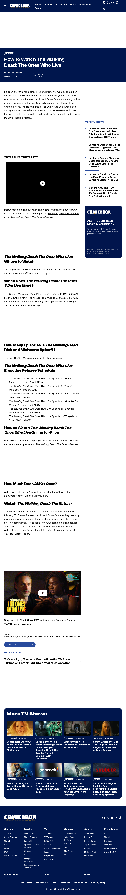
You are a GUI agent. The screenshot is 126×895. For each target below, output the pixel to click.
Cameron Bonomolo (15, 72)
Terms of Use (103, 251)
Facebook (61, 620)
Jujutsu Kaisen (90, 844)
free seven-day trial (58, 440)
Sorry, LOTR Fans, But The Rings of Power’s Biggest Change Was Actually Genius (105, 746)
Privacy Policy (104, 253)
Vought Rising (49, 856)
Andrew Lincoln (10, 637)
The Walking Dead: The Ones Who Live (65, 637)
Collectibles (85, 4)
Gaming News (70, 833)
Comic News (9, 833)
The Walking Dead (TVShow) (39, 637)
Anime (73, 4)
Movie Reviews (30, 837)
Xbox (66, 847)
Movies (48, 4)
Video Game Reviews (69, 838)
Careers (65, 883)
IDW (6, 852)
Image (6, 848)
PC (65, 855)
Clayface (27, 851)
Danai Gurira (22, 637)
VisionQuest (49, 859)
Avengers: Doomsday (28, 859)
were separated (65, 91)
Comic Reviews (10, 837)
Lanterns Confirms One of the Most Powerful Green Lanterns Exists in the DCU (104, 177)
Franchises (111, 829)
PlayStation (69, 851)
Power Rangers (110, 848)
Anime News (89, 833)
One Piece (88, 856)
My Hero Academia (92, 852)
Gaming (63, 4)
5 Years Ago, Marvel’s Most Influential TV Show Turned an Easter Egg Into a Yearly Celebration (37, 661)
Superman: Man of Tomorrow (32, 866)
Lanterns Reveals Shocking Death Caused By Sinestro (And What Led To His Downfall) (104, 162)
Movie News (29, 833)
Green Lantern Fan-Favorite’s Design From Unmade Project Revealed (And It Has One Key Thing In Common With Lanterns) (48, 750)
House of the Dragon (52, 848)
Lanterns (47, 852)
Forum (37, 8)
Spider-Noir (49, 841)
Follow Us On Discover (19, 644)
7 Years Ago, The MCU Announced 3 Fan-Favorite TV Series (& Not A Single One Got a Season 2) (104, 192)
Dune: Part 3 (29, 855)
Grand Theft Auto (111, 852)
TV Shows (9, 54)
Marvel (7, 841)
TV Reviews (49, 837)
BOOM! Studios (10, 856)
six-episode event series (22, 102)
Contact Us (26, 883)
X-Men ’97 (48, 844)
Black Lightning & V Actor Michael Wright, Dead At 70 (19, 786)
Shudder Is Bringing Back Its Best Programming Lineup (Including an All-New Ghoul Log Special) (105, 789)
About (54, 883)
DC (5, 844)
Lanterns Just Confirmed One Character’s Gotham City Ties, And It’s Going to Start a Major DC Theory (104, 132)
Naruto (87, 848)
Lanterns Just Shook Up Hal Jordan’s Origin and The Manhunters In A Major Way (104, 147)
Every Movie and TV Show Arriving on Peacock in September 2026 (48, 787)
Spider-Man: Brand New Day (32, 846)
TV (55, 4)
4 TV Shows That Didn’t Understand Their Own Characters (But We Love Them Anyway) (77, 789)
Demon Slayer (90, 841)
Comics (38, 4)
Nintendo (68, 843)
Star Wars (108, 841)
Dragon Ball (89, 837)
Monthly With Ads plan (59, 492)
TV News (48, 833)
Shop (47, 874)
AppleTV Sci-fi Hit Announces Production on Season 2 (77, 744)
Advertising (42, 883)
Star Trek (108, 844)
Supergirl (28, 841)
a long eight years (54, 95)
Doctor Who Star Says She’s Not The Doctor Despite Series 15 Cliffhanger (19, 746)
